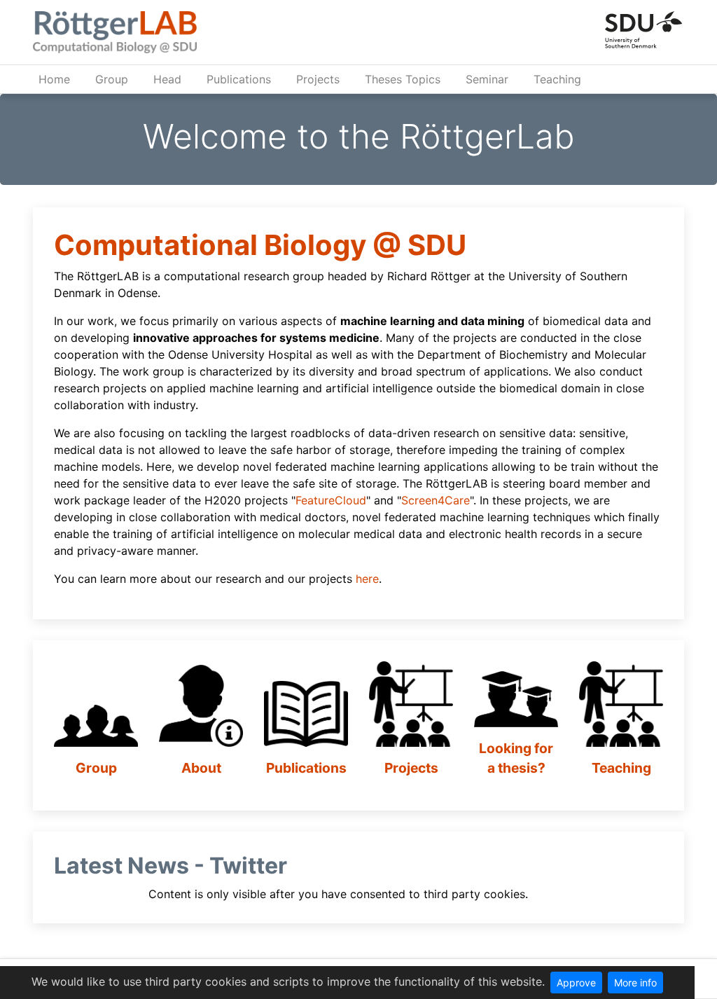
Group (111, 79)
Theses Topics (402, 79)
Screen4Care (435, 500)
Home (54, 79)
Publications (239, 79)
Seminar (487, 79)
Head (167, 79)
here (367, 579)
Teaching (557, 79)
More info (635, 982)
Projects (318, 79)
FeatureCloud (330, 500)
